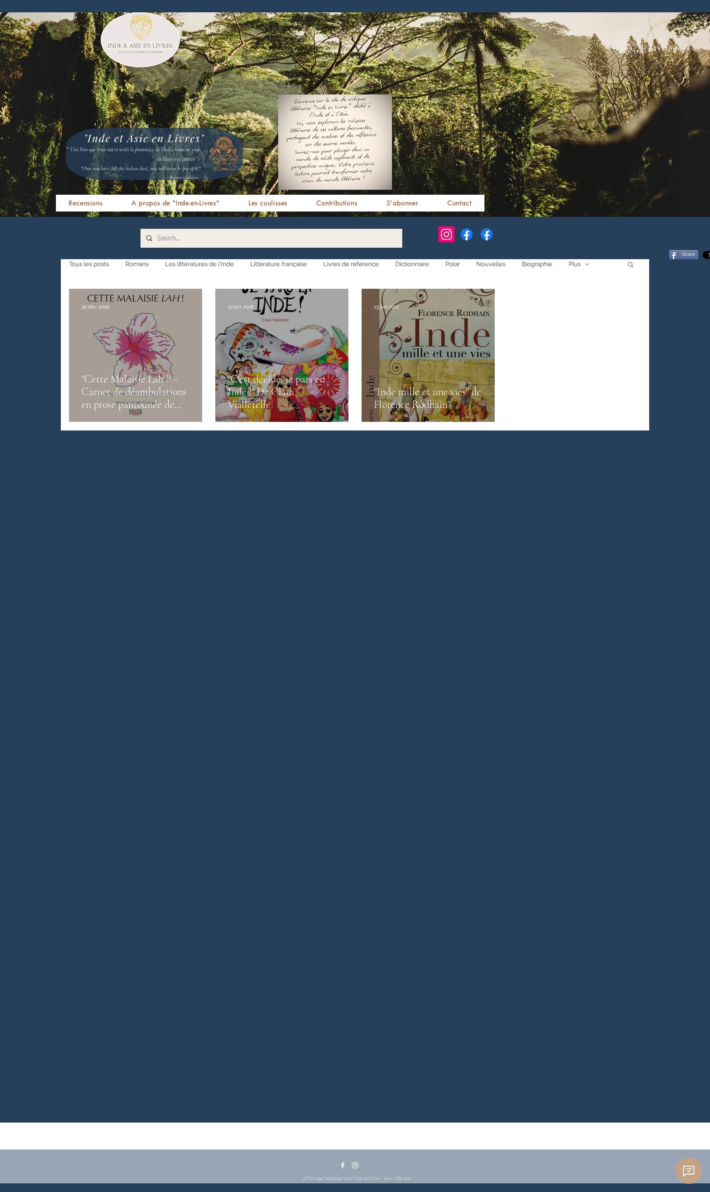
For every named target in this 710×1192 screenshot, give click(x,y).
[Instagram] (446, 234)
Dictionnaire (412, 264)
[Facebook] (467, 234)
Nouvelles (490, 264)
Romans (137, 264)
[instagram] (355, 1165)
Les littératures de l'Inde (199, 264)
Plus (575, 264)
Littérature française (278, 264)
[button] (630, 265)
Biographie (537, 264)
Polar (452, 264)
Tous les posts (89, 264)
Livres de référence (351, 264)
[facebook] (343, 1165)
